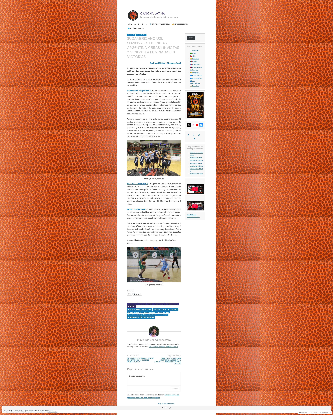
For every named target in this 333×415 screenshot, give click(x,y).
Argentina (133, 304)
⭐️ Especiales (194, 86)
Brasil (142, 304)
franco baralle (160, 309)
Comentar (175, 388)
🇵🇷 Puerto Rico (195, 64)
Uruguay (132, 306)
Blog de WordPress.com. (166, 404)
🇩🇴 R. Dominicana (196, 67)
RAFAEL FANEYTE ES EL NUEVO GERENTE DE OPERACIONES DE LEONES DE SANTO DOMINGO (140, 358)
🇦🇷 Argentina (194, 50)
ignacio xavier (149, 312)
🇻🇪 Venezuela (194, 73)
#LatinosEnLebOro (196, 166)
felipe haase (147, 309)
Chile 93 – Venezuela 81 (137, 184)
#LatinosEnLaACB (196, 163)
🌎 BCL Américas (196, 76)
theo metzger (134, 317)
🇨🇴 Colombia (194, 59)
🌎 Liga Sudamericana (195, 82)
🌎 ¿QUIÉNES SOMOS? (136, 28)
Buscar (191, 38)
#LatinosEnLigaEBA (196, 174)
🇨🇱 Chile (193, 56)
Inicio (130, 24)
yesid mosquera (148, 317)
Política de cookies (52, 412)
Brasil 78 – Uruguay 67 (136, 209)
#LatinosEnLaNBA (196, 158)
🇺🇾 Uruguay (194, 70)
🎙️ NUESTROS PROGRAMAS (159, 24)
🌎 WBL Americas (196, 78)
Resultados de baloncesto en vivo (193, 216)
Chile (150, 304)
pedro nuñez (148, 315)
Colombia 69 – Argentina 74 (139, 90)
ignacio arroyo (135, 312)
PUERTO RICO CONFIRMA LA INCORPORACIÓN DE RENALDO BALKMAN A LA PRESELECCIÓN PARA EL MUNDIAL (168, 359)
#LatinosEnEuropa (196, 161)
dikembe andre (134, 309)
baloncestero (141, 35)
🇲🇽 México (193, 62)
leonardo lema (163, 312)
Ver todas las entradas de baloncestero (163, 347)
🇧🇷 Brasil (193, 53)
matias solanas (135, 315)
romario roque (162, 315)
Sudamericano (173, 304)
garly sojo (174, 309)
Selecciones (159, 304)
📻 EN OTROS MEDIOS (180, 24)
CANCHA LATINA (152, 13)
